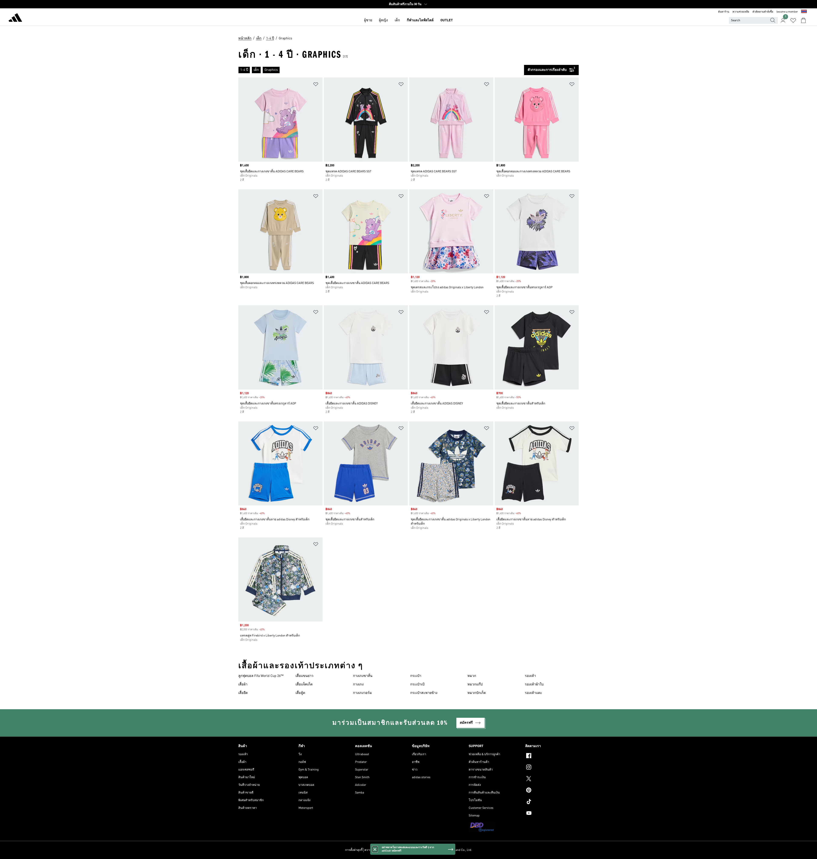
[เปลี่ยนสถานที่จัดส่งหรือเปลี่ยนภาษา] (804, 12)
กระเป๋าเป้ (417, 684)
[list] (381, 70)
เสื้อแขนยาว (304, 676)
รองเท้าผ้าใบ (534, 684)
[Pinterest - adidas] (552, 790)
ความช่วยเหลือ (741, 12)
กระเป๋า (415, 676)
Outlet (446, 20)
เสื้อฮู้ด (300, 693)
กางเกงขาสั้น (362, 676)
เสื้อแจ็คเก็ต (304, 684)
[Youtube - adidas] (552, 813)
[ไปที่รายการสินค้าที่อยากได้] (793, 20)
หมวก (471, 676)
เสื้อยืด (243, 693)
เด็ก (397, 20)
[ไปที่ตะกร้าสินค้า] (803, 20)
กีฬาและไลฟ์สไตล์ (420, 20)
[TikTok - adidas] (552, 802)
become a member (787, 12)
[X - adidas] (552, 779)
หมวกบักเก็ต (476, 693)
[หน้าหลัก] (15, 18)
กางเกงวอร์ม (362, 693)
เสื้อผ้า (242, 684)
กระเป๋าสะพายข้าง (423, 693)
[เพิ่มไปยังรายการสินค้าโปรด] (315, 85)
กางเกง (358, 684)
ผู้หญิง (383, 20)
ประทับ (423, 850)
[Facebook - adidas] (552, 756)
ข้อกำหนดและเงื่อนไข (402, 850)
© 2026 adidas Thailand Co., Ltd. (451, 850)
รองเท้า (530, 676)
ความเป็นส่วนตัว (375, 850)
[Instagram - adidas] (552, 767)
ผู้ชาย (368, 20)
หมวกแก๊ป (475, 684)
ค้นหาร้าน (723, 12)
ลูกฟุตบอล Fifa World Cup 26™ (260, 676)
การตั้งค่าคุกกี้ (354, 850)
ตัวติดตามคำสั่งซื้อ (763, 12)
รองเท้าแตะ (533, 693)
